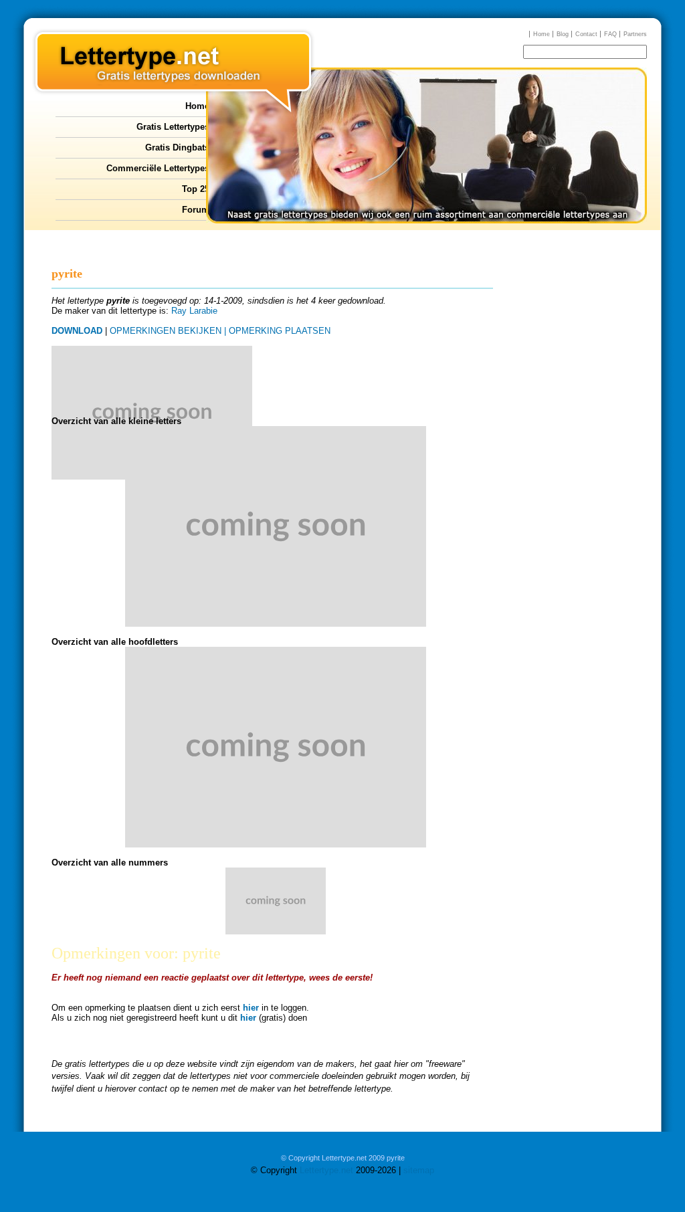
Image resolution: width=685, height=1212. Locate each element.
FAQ (610, 34)
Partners (635, 34)
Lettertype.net (326, 1170)
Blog (563, 34)
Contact (586, 34)
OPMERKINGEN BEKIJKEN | (168, 331)
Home (541, 34)
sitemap (418, 1170)
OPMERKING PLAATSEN (279, 331)
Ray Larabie (194, 311)
